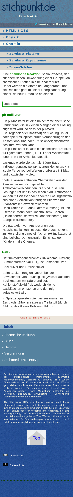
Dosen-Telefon (20, 67)
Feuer (8, 341)
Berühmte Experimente (27, 60)
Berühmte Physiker (24, 53)
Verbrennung (14, 353)
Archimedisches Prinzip (21, 360)
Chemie (13, 44)
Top (36, 438)
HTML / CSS (17, 30)
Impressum (16, 455)
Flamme (10, 347)
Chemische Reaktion (19, 335)
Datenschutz (17, 465)
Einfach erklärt (28, 16)
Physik (12, 37)
